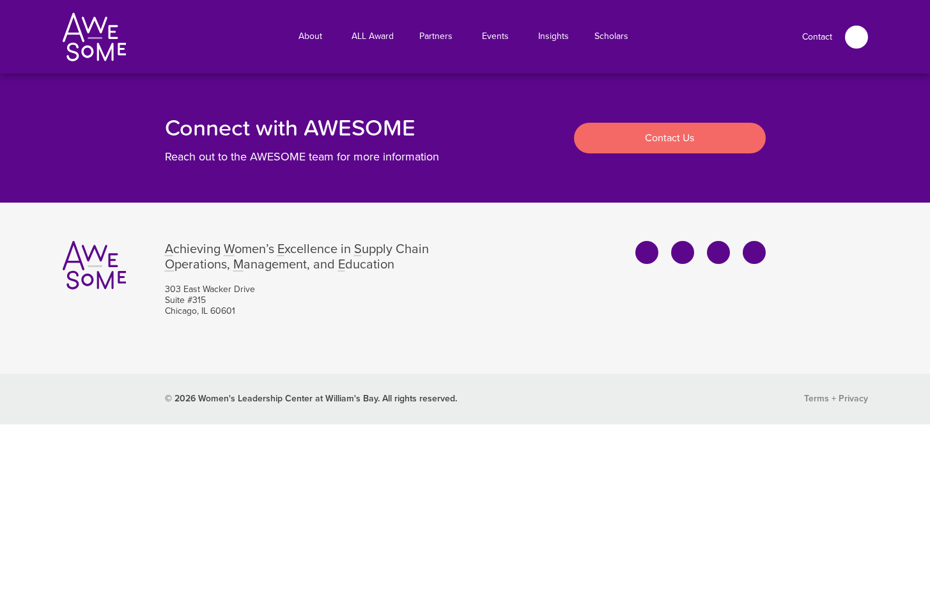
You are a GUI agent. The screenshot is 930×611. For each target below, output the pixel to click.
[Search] (856, 37)
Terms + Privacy (836, 398)
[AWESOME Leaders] (95, 37)
